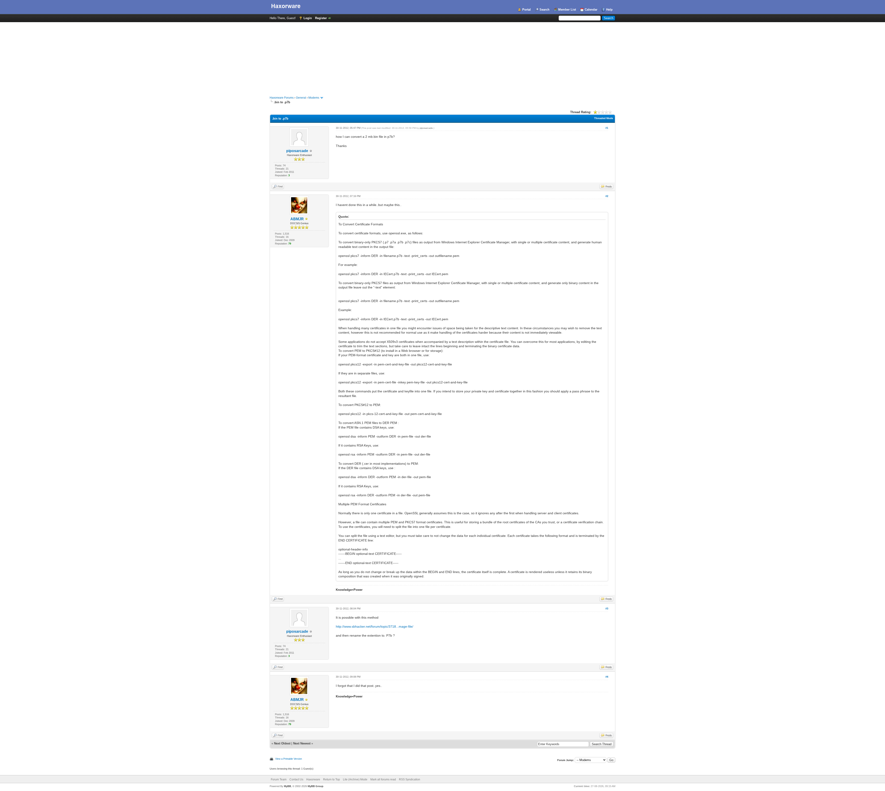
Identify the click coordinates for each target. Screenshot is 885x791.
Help (609, 9)
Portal (526, 9)
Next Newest (301, 743)
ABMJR (297, 219)
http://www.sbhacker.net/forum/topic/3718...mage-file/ (374, 626)
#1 (606, 127)
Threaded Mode (603, 118)
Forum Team (278, 779)
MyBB (287, 786)
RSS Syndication (409, 779)
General (301, 97)
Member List (567, 9)
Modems (313, 97)
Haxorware (313, 779)
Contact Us (296, 779)
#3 (606, 608)
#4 (606, 676)
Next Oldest (282, 743)
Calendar (591, 9)
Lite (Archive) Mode (355, 779)
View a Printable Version (288, 758)
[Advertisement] (442, 56)
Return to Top (331, 779)
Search (544, 9)
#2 (606, 196)
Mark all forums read (383, 779)
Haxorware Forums (282, 97)
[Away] (306, 219)
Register (321, 18)
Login (308, 18)
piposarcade (297, 151)
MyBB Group (315, 786)
